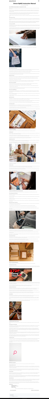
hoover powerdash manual (13, 390)
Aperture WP (26, 398)
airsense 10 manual (13, 386)
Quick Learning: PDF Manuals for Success (12, 1)
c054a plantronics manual (14, 385)
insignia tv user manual (14, 387)
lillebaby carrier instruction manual (35, 390)
